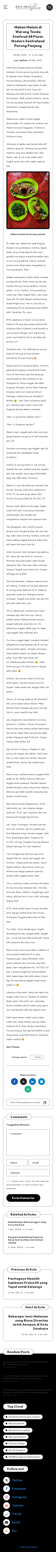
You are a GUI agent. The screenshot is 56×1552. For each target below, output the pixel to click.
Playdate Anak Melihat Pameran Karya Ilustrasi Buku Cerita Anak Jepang (25, 1240)
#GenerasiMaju (16, 1443)
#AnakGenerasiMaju (19, 1430)
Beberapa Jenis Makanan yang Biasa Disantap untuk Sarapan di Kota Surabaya (28, 1322)
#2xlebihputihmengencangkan (24, 1416)
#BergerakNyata (17, 1437)
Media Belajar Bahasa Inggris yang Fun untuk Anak (27, 1223)
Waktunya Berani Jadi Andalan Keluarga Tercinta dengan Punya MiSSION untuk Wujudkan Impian (27, 1391)
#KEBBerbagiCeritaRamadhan (24, 1456)
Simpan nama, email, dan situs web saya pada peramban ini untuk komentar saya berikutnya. (27, 1185)
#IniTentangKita (16, 1450)
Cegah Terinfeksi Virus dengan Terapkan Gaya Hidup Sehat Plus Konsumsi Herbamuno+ (26, 1377)
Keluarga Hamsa (29, 1546)
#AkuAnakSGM (16, 1423)
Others (38, 1057)
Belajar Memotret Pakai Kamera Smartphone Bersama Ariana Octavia (25, 1363)
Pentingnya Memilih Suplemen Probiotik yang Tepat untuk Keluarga (28, 1283)
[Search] (49, 7)
